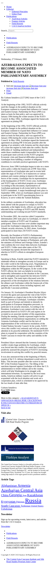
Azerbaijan (11, 490)
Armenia (24, 485)
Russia (33, 500)
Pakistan (20, 501)
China (5, 495)
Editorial (10, 9)
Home (9, 7)
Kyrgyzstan (8, 501)
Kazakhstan (35, 495)
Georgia (16, 495)
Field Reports (17, 23)
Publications (11, 16)
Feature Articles (18, 21)
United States (37, 506)
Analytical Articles (19, 19)
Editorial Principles (20, 11)
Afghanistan (9, 485)
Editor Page (17, 14)
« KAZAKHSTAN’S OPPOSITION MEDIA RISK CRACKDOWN (21, 399)
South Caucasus (11, 505)
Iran (25, 495)
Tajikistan (26, 506)
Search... (4, 30)
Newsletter (5, 526)
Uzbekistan (6, 508)
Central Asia (32, 490)
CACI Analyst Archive (21, 26)
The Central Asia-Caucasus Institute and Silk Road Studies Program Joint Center (25, 560)
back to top (5, 408)
